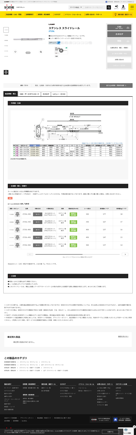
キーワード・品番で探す (11, 388)
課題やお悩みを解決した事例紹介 (31, 402)
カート (38, 214)
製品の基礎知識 (8, 410)
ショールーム (82, 388)
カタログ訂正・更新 (66, 396)
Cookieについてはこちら (37, 433)
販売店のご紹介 (101, 396)
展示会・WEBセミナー (85, 391)
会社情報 (7, 421)
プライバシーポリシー (60, 318)
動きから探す (8, 394)
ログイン (118, 391)
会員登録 (118, 388)
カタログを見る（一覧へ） (68, 388)
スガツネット (20, 7)
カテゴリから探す (9, 391)
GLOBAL (24, 421)
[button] (44, 39)
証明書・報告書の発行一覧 (31, 388)
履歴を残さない (123, 336)
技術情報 (99, 399)
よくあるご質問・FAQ (103, 388)
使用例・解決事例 (28, 399)
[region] (68, 228)
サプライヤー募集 (102, 405)
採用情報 (15, 421)
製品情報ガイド (74, 318)
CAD (119, 27)
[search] (109, 7)
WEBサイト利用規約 (44, 318)
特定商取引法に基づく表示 (62, 418)
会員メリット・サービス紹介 (123, 394)
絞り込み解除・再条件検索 (115, 85)
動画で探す (7, 404)
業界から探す (8, 396)
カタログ (119, 34)
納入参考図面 (45, 391)
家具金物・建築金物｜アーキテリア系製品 (120, 2)
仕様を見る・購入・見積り (119, 48)
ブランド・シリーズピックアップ (12, 400)
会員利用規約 (120, 398)
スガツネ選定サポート (103, 394)
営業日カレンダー (102, 402)
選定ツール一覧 (46, 388)
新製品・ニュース (9, 407)
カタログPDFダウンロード (68, 394)
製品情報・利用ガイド (44, 418)
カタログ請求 (64, 391)
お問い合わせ (119, 60)
